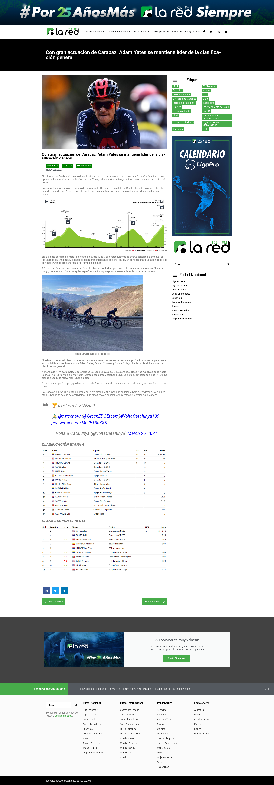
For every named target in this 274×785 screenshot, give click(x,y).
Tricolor (86, 738)
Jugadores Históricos (93, 752)
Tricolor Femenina (91, 743)
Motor (160, 752)
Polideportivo (84, 165)
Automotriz (162, 714)
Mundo (123, 757)
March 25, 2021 (142, 433)
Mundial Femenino (129, 743)
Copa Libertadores (92, 724)
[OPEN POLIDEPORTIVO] (168, 31)
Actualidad (52, 165)
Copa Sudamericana (130, 724)
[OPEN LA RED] (181, 31)
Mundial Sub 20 (127, 752)
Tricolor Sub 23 (90, 748)
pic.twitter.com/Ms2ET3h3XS (79, 422)
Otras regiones (201, 733)
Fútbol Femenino (128, 729)
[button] (46, 590)
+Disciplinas (163, 767)
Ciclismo (67, 165)
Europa (197, 724)
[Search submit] (228, 264)
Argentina (199, 710)
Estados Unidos (202, 719)
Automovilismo (164, 719)
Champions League (129, 710)
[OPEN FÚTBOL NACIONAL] (103, 31)
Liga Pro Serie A (90, 710)
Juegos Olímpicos (165, 738)
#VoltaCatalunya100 (139, 416)
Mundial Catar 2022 (130, 738)
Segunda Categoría (92, 733)
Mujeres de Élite (164, 757)
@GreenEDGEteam (101, 416)
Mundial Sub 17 (127, 748)
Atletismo (161, 710)
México (197, 729)
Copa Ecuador (90, 719)
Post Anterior (56, 601)
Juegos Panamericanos (168, 743)
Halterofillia (162, 733)
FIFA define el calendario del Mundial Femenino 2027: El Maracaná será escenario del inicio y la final (136, 688)
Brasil (197, 714)
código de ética (63, 715)
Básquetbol (162, 724)
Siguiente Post (152, 601)
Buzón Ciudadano (176, 658)
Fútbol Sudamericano (130, 733)
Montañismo (163, 748)
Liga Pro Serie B (90, 714)
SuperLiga (88, 729)
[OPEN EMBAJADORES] (149, 31)
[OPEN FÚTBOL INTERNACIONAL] (129, 31)
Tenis (159, 762)
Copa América (127, 714)
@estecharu (69, 416)
